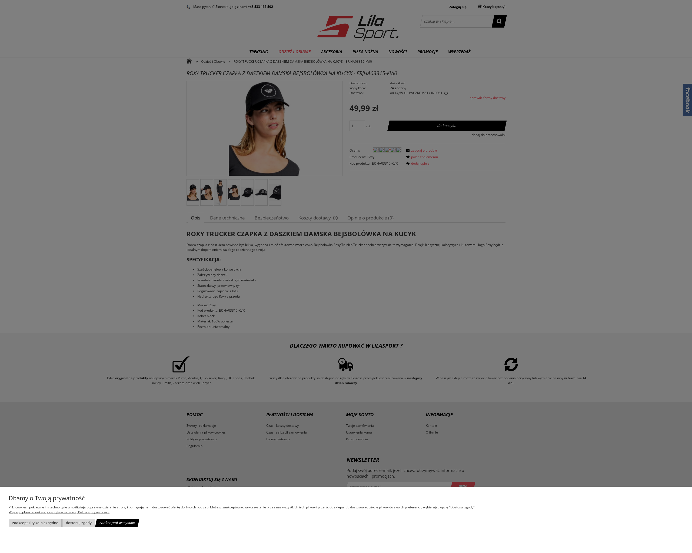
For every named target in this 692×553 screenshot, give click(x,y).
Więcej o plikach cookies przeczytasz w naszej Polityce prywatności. (59, 512)
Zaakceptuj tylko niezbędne (35, 523)
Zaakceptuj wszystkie (117, 523)
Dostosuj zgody (79, 523)
